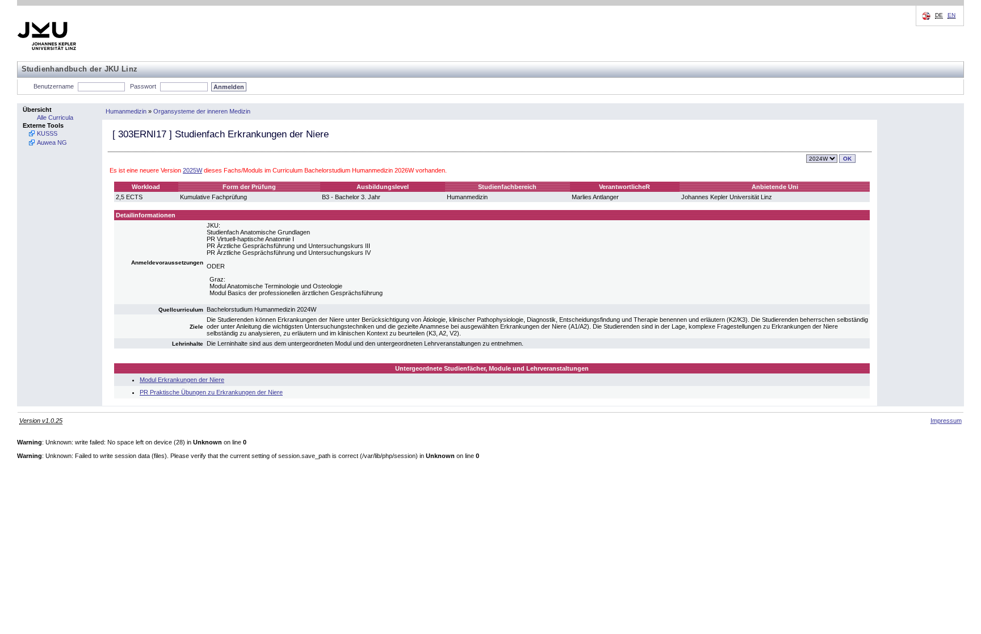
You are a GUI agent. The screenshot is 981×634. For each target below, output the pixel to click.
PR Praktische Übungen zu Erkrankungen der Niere (211, 392)
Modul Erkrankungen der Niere (182, 379)
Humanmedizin (126, 111)
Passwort (143, 86)
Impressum (946, 420)
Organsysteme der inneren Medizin (201, 111)
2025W (192, 170)
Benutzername (53, 86)
